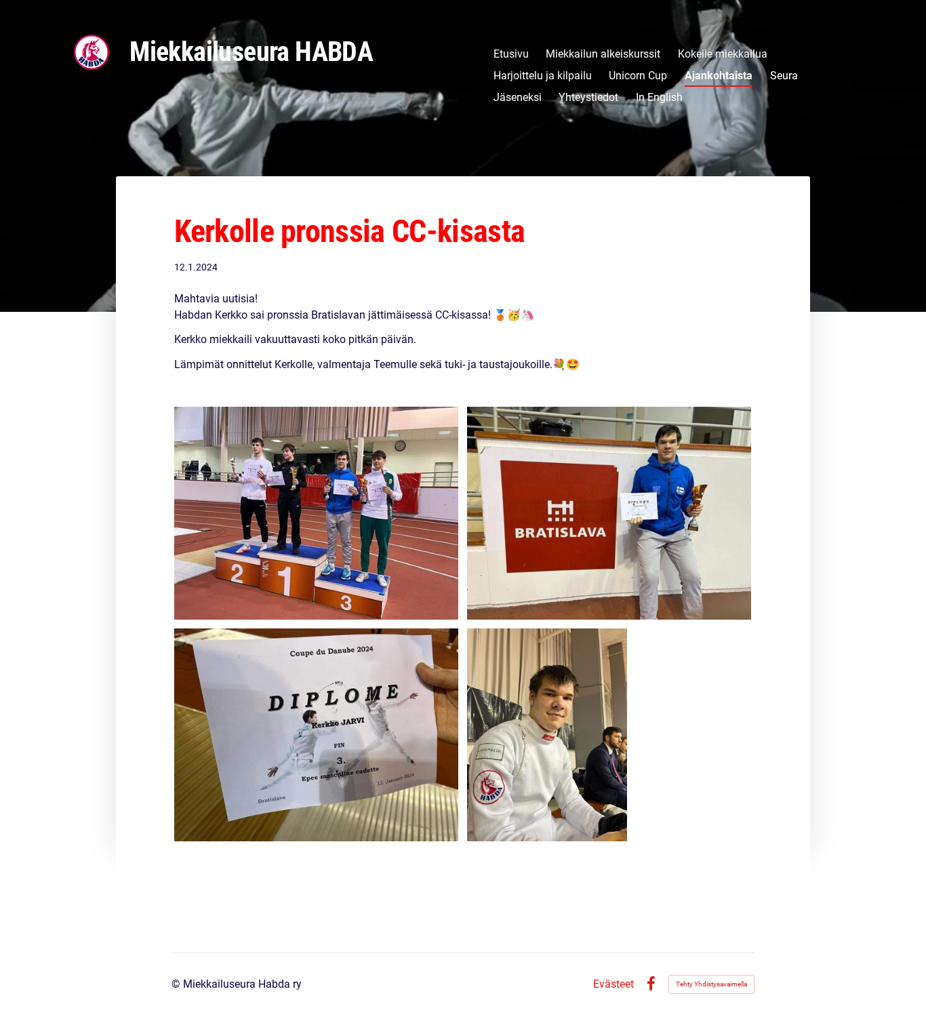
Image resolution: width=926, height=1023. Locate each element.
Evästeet (613, 984)
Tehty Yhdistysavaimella (711, 984)
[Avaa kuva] (316, 513)
